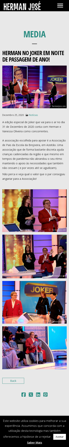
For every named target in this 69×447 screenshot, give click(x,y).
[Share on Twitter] (30, 395)
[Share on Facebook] (23, 395)
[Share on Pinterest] (45, 395)
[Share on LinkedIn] (38, 395)
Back (13, 381)
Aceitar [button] (60, 436)
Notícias (33, 115)
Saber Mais (34, 442)
